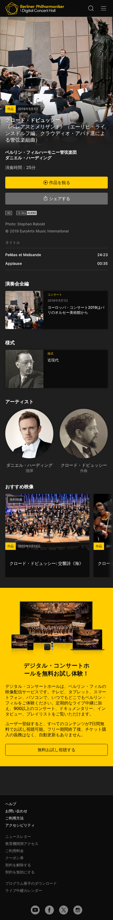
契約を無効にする (20, 872)
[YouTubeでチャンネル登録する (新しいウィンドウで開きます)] (35, 910)
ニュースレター (18, 836)
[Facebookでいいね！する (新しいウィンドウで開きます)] (49, 910)
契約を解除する (18, 865)
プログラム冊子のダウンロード (31, 883)
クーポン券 (14, 858)
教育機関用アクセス (21, 843)
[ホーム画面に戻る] (34, 8)
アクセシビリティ (20, 825)
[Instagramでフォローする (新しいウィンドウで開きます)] (77, 910)
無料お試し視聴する (56, 749)
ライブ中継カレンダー (23, 890)
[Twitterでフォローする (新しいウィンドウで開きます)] (63, 910)
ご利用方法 (14, 818)
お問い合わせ (16, 811)
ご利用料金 (14, 850)
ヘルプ (10, 804)
